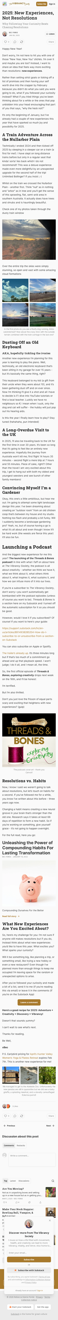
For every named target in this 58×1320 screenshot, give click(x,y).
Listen (52, 34)
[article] (29, 1195)
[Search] (53, 1181)
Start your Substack (21, 1307)
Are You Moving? (13, 1188)
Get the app (43, 1307)
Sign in (52, 4)
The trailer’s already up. (15, 653)
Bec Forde (13, 33)
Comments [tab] (9, 1145)
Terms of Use (44, 1276)
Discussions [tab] (24, 1181)
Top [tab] (5, 1181)
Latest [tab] (13, 1181)
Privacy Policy (30, 1282)
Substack (15, 1314)
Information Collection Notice (37, 1279)
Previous (11, 1125)
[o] (50, 1212)
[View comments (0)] (15, 42)
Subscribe (41, 4)
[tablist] (14, 1145)
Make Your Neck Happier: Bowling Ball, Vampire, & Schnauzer (18, 1213)
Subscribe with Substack (31, 1270)
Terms (47, 1297)
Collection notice (29, 1300)
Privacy (39, 1297)
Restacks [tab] (21, 1145)
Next (48, 1125)
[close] (50, 1220)
